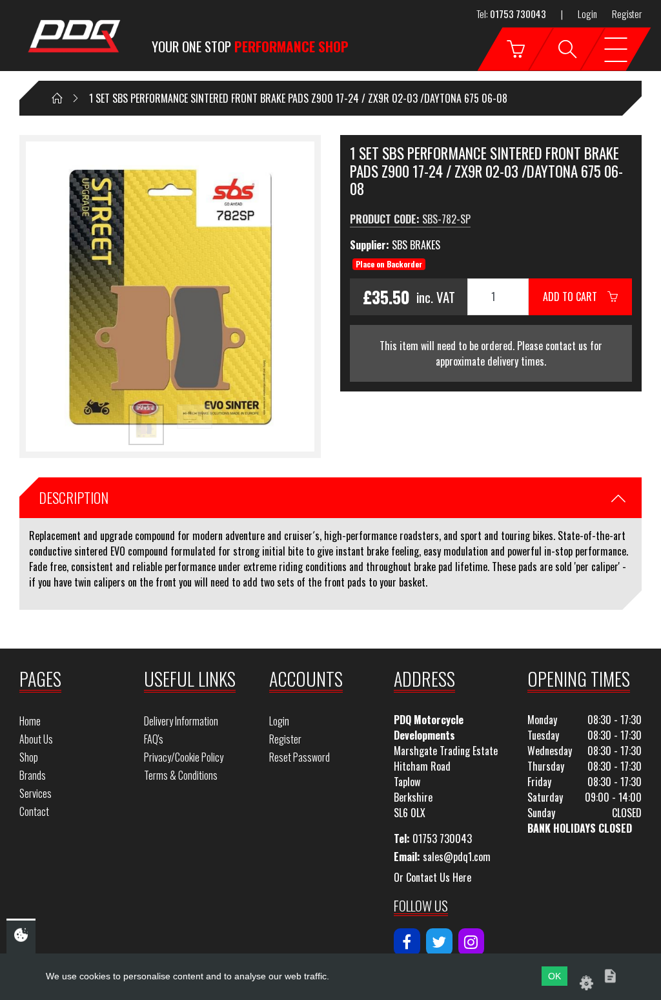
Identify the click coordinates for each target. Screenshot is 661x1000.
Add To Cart (575, 296)
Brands (32, 775)
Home (30, 721)
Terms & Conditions (181, 775)
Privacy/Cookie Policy (183, 757)
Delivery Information (181, 721)
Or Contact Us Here (432, 877)
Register (627, 13)
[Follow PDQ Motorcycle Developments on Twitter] (439, 941)
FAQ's (153, 739)
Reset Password (299, 757)
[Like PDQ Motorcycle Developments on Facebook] (407, 941)
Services (35, 793)
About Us (36, 739)
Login (587, 13)
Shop (28, 757)
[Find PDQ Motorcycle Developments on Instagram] (471, 941)
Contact (34, 811)
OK (554, 976)
